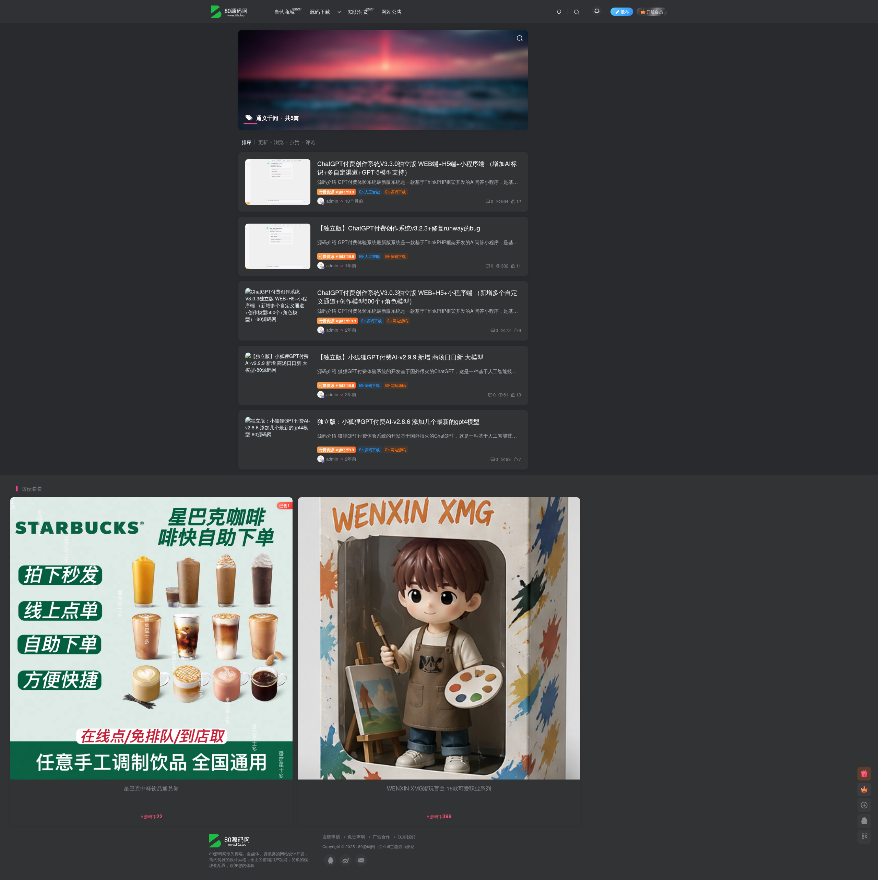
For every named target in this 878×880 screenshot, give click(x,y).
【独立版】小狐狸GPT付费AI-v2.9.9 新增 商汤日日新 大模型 (400, 356)
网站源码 (400, 320)
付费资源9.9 (336, 191)
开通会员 (654, 11)
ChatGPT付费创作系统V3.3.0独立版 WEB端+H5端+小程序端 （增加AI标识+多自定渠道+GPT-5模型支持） (417, 167)
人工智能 (372, 191)
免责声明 (356, 836)
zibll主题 (390, 846)
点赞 (294, 142)
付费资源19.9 (337, 320)
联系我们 (406, 836)
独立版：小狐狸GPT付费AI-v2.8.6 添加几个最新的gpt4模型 (398, 421)
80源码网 (366, 846)
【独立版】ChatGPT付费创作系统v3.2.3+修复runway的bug (398, 227)
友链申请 (331, 836)
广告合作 (381, 836)
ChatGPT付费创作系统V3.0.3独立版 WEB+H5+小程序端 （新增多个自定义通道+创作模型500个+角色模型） (417, 296)
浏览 (279, 142)
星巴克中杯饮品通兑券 (151, 788)
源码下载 (398, 191)
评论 (310, 142)
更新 (263, 142)
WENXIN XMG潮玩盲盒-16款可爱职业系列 (439, 788)
